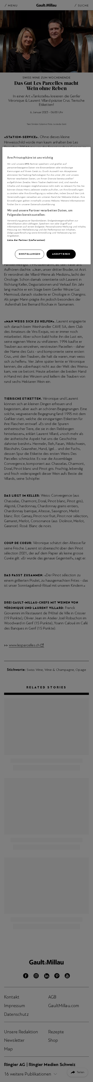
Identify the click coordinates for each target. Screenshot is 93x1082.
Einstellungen (29, 253)
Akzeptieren (61, 253)
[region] (46, 205)
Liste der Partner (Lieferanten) (26, 240)
